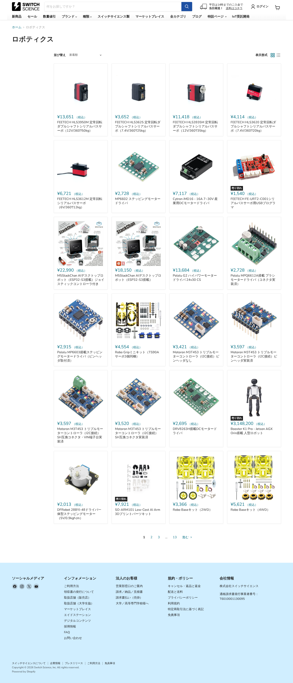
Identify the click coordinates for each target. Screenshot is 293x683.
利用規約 (174, 603)
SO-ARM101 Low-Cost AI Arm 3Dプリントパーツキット (137, 512)
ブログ (197, 16)
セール (32, 16)
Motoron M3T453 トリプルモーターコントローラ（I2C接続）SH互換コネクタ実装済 (138, 433)
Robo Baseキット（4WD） (250, 510)
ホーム (17, 27)
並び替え (60, 55)
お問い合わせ (73, 638)
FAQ (67, 632)
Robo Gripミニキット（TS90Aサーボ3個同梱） (137, 354)
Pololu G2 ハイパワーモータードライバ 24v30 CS (195, 277)
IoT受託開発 (241, 16)
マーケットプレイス (150, 16)
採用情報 (70, 626)
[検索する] (186, 6)
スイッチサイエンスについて (29, 663)
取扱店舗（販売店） (77, 598)
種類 (86, 16)
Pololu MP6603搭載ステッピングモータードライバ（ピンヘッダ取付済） (79, 356)
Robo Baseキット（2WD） (192, 510)
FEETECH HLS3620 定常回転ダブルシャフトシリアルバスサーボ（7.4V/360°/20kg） (253, 126)
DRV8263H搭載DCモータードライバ (195, 431)
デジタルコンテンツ (77, 621)
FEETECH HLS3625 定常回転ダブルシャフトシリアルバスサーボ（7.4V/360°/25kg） (137, 126)
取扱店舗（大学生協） (79, 603)
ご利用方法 (71, 586)
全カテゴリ (178, 16)
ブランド (68, 16)
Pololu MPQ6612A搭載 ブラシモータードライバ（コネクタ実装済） (253, 279)
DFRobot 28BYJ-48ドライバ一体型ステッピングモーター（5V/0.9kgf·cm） (79, 514)
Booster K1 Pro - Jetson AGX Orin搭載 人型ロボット (251, 431)
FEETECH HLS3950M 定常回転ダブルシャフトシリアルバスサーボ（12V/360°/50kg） (79, 126)
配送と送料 (175, 592)
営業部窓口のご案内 (129, 586)
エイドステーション (77, 615)
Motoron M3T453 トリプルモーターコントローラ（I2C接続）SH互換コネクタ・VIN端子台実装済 (80, 435)
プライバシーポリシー (183, 598)
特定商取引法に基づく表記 (186, 609)
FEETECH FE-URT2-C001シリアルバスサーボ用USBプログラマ (253, 203)
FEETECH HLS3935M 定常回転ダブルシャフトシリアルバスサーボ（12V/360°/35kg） (195, 126)
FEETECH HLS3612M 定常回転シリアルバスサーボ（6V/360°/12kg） (79, 203)
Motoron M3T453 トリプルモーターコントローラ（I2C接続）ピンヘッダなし (196, 356)
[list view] (278, 55)
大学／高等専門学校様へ (132, 603)
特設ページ (216, 16)
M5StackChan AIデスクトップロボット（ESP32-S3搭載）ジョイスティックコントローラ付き (80, 279)
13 (175, 537)
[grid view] (272, 55)
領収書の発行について (79, 592)
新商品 (17, 16)
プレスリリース (74, 663)
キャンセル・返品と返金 (184, 586)
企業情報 (55, 663)
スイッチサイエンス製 (114, 16)
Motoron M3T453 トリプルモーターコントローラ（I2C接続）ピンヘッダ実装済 (254, 356)
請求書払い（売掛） (129, 598)
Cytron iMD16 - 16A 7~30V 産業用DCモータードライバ (195, 201)
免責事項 (174, 615)
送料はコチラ (234, 8)
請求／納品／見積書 (129, 592)
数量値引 (49, 16)
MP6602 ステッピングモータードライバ (137, 201)
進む (185, 537)
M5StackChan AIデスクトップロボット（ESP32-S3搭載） (138, 277)
